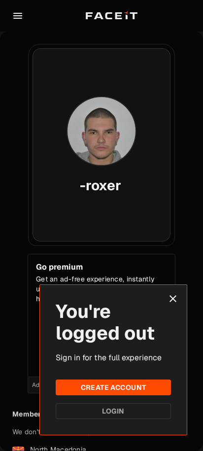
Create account (113, 387)
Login (113, 411)
